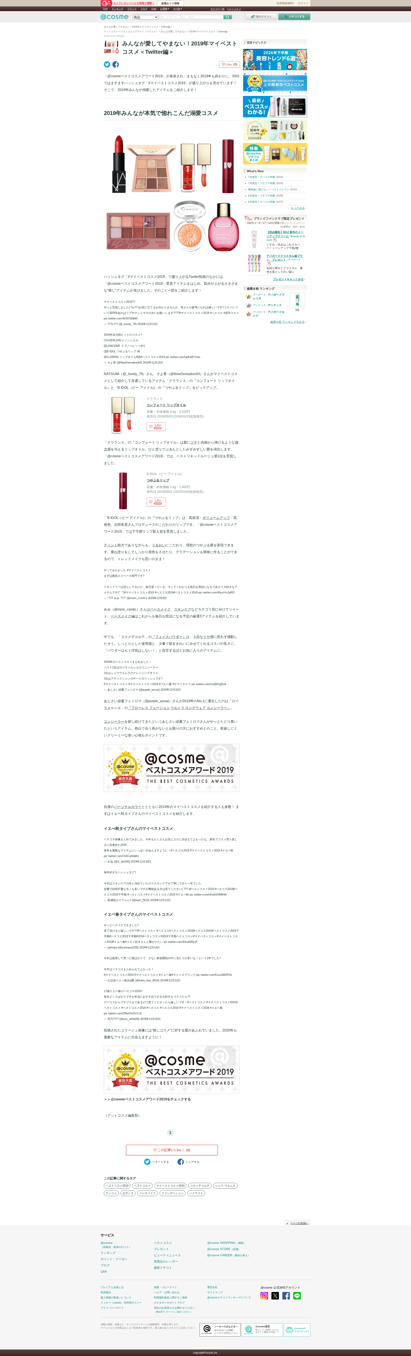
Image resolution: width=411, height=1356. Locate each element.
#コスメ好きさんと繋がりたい (144, 941)
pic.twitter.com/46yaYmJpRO (216, 592)
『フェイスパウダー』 (169, 637)
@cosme (116, 1245)
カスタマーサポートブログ (169, 1302)
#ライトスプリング (183, 974)
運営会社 (212, 1287)
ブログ (143, 8)
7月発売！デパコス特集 (261, 177)
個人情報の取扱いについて (116, 1297)
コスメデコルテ (200, 1185)
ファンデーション (172, 1193)
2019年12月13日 (147, 324)
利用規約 (106, 1292)
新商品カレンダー (166, 1261)
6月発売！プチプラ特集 (261, 195)
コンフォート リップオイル (166, 405)
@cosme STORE (224, 1249)
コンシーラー (114, 721)
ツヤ (193, 442)
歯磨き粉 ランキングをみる (287, 321)
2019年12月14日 (149, 947)
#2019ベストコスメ (148, 936)
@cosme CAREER (228, 1255)
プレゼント (161, 1249)
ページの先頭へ (299, 1223)
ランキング (117, 8)
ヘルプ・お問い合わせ (167, 1292)
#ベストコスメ (136, 894)
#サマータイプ (182, 684)
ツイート (160, 1162)
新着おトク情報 (170, 3)
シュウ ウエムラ (225, 1185)
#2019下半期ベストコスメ (177, 936)
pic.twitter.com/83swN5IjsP (180, 941)
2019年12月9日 (157, 598)
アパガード (259, 294)
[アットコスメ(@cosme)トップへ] (114, 18)
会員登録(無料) (285, 3)
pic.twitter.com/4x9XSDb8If (121, 318)
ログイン (303, 3)
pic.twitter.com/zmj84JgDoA (209, 684)
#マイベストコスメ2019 (194, 312)
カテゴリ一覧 (217, 9)
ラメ (107, 708)
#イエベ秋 (227, 850)
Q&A (153, 8)
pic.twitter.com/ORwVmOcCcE (123, 1013)
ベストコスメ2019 (117, 1185)
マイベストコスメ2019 (170, 1185)
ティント (111, 545)
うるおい (158, 545)
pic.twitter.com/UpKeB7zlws (183, 357)
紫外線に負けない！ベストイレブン (268, 189)
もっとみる (298, 208)
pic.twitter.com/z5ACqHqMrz (121, 856)
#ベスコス (216, 312)
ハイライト (196, 1193)
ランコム (111, 1193)
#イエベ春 (119, 941)
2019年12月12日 (160, 900)
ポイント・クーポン (114, 1259)
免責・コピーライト (165, 1287)
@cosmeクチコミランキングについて (229, 1297)
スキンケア (182, 609)
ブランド (132, 8)
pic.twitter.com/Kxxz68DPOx (214, 974)
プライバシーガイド (112, 1307)
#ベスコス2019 (164, 592)
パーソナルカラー (127, 807)
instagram (264, 1295)
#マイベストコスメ (139, 570)
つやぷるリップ (158, 480)
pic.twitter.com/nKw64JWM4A (208, 894)
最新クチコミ (163, 1267)
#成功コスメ (231, 312)
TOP (105, 8)
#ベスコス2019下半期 (122, 936)
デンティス (259, 305)
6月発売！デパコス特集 (261, 201)
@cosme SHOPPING (226, 1242)
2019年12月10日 (141, 861)
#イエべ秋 (182, 894)
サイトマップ (215, 1292)
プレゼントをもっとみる (288, 279)
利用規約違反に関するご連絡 (170, 1297)
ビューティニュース (167, 1255)
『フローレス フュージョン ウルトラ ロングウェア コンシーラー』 (179, 708)
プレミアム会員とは (112, 1287)
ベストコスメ (234, 9)
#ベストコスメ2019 (153, 357)
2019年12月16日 (171, 689)
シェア (193, 1162)
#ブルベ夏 (165, 684)
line (297, 1295)
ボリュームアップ (216, 518)
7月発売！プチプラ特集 (261, 183)
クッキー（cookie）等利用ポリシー (121, 1302)
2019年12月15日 (153, 362)
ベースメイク (160, 609)
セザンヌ (128, 1193)
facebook (286, 1295)
